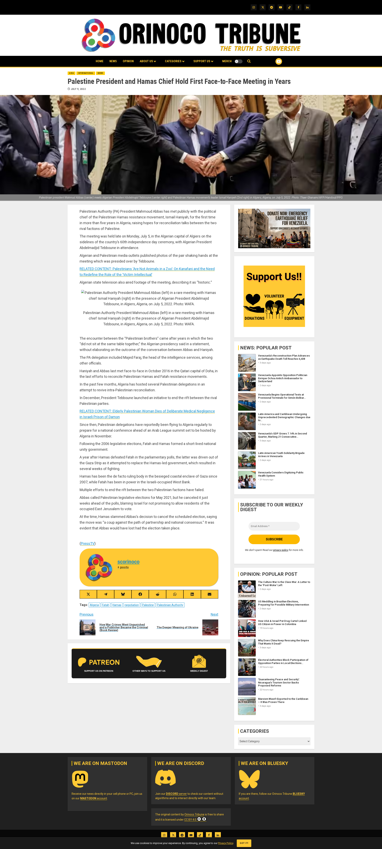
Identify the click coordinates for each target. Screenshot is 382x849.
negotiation (132, 605)
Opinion (128, 61)
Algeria (94, 605)
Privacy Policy (225, 843)
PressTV (88, 543)
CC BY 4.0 (190, 819)
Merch (227, 61)
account (93, 798)
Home (99, 61)
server (176, 793)
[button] (249, 61)
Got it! (244, 843)
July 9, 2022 (78, 89)
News (113, 61)
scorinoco (128, 562)
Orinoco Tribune (194, 814)
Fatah (105, 605)
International (86, 73)
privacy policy (280, 550)
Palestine (148, 605)
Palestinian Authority (170, 605)
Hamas (116, 605)
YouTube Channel (272, 61)
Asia (71, 73)
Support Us (201, 61)
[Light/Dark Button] (239, 61)
